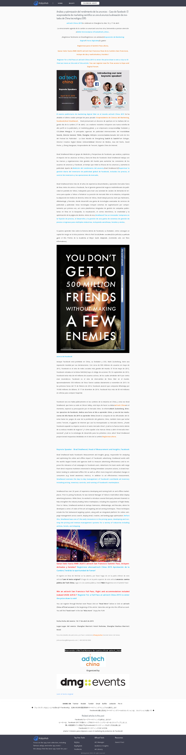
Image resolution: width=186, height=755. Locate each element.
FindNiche (78, 749)
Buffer (104, 703)
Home (60, 3)
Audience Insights (102, 746)
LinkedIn (112, 703)
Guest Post (119, 742)
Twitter (76, 703)
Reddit (83, 703)
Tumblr (91, 703)
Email (98, 703)
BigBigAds (78, 746)
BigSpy (72, 3)
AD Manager (99, 742)
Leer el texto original (65, 694)
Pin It (120, 703)
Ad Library (99, 749)
